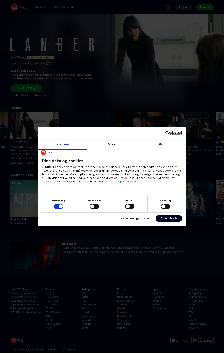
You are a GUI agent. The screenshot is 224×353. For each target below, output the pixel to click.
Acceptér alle (169, 218)
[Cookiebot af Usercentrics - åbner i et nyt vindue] (167, 133)
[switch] (94, 206)
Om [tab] (161, 144)
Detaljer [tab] (112, 144)
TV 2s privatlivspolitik (126, 181)
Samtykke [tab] (63, 144)
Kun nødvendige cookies (134, 218)
